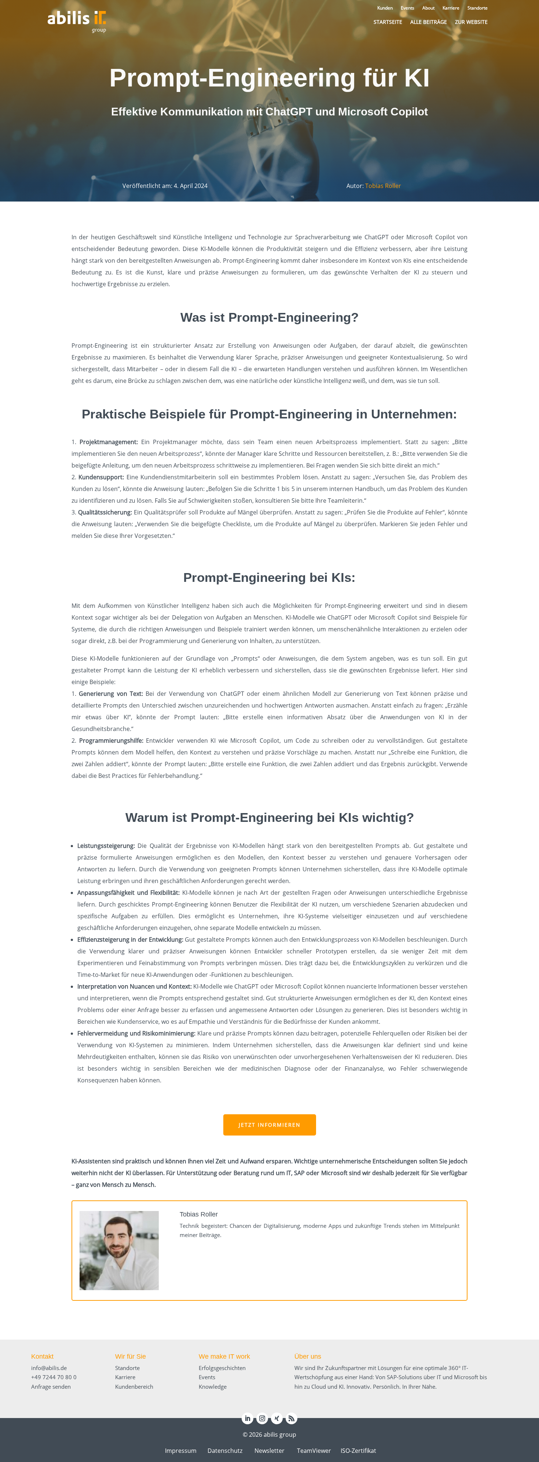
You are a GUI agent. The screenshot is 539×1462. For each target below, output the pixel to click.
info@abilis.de (49, 1367)
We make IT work (224, 1356)
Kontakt (42, 1356)
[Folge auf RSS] (291, 1418)
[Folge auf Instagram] (262, 1418)
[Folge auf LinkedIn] (247, 1418)
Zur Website (471, 21)
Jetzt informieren (270, 1124)
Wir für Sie (130, 1356)
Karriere (125, 1377)
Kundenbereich (134, 1386)
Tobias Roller (383, 186)
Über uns (307, 1356)
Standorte (127, 1367)
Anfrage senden (51, 1386)
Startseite (388, 21)
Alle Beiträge (428, 21)
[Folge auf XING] (277, 1418)
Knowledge (213, 1386)
